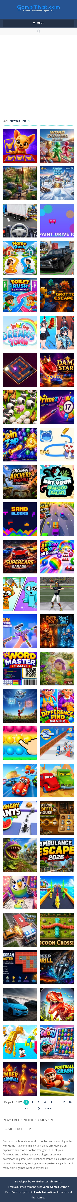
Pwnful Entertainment (46, 1181)
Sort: (5, 120)
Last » (48, 1108)
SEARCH (38, 31)
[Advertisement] (38, 78)
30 (26, 1108)
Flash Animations (45, 1192)
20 (70, 1102)
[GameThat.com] (39, 7)
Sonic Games (51, 1186)
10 (63, 1102)
